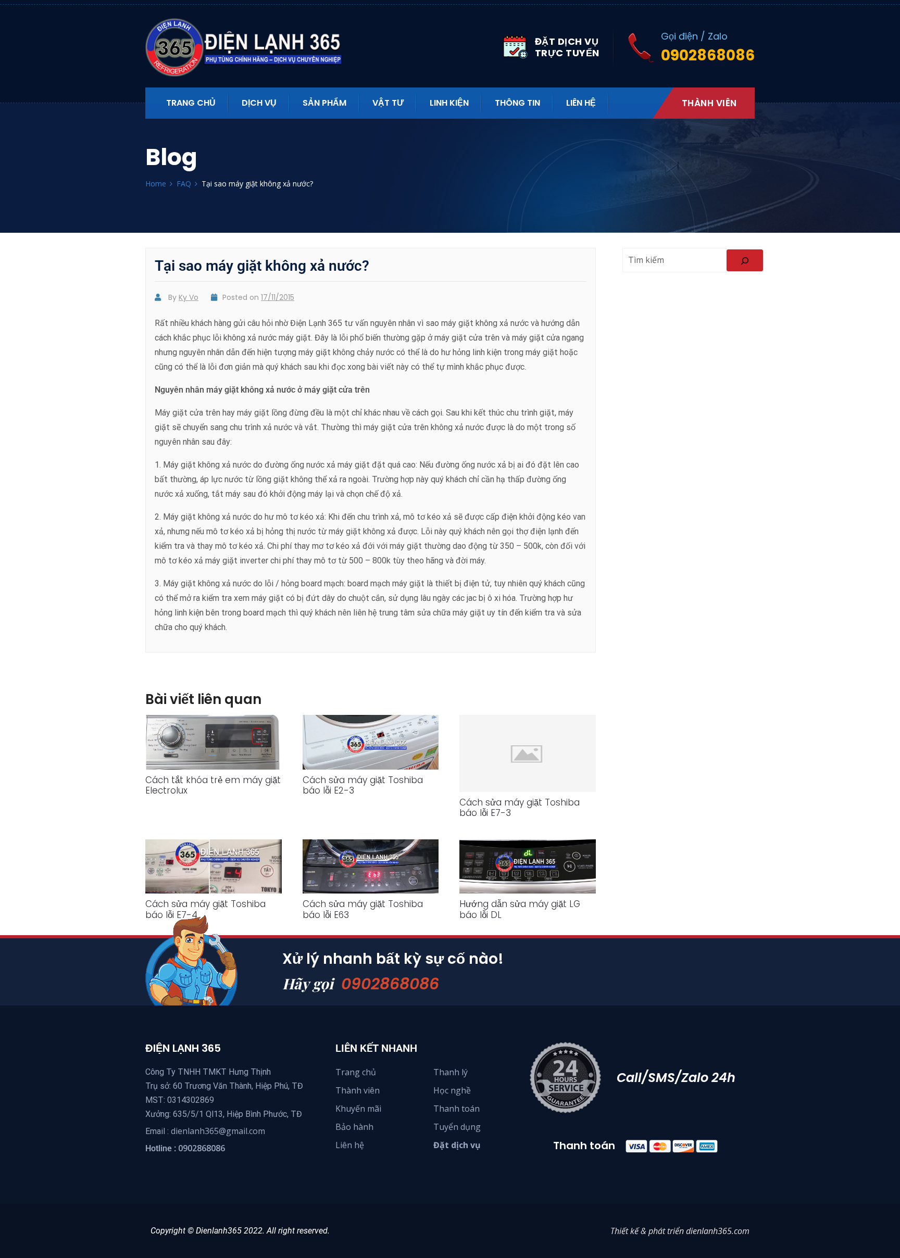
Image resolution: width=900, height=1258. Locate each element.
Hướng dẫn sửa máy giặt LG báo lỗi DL (519, 909)
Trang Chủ (191, 103)
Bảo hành (354, 1127)
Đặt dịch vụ (457, 1145)
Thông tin (517, 103)
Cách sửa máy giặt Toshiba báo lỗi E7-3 (519, 807)
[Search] (745, 260)
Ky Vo (188, 297)
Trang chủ (355, 1072)
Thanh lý (450, 1072)
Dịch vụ (259, 103)
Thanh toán (456, 1108)
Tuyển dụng (457, 1127)
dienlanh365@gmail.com (218, 1131)
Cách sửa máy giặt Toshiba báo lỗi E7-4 (205, 909)
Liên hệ (581, 103)
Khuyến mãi (358, 1108)
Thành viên (709, 103)
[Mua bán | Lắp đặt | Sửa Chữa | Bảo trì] (249, 47)
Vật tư (388, 103)
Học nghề (452, 1090)
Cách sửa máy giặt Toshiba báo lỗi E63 (363, 909)
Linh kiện (449, 103)
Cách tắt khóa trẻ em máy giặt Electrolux (213, 785)
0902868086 (390, 984)
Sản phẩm (324, 103)
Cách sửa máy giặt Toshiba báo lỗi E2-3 (363, 785)
